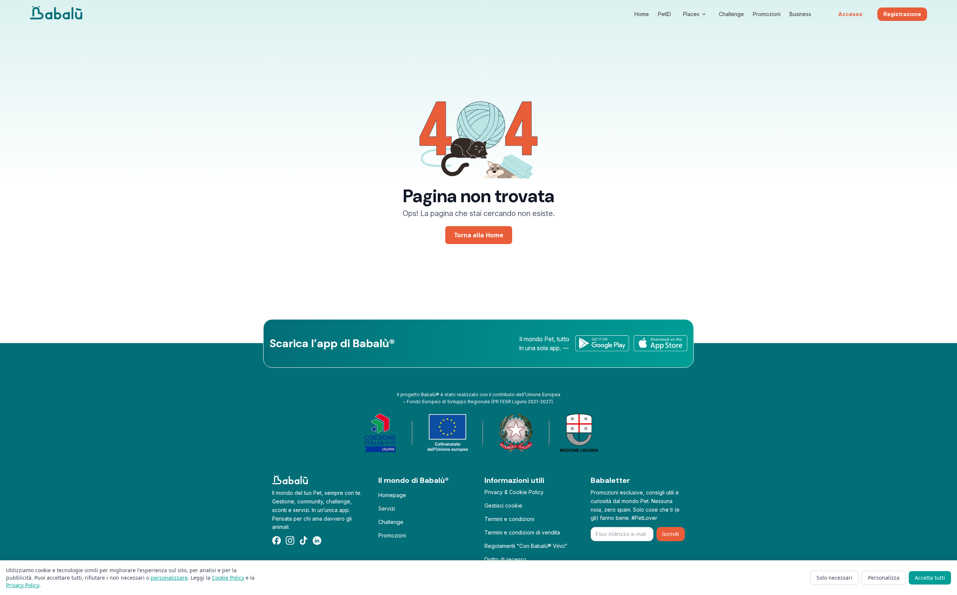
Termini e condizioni (509, 519)
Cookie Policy (228, 577)
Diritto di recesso (505, 559)
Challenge (390, 522)
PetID (664, 14)
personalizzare (169, 577)
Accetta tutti (930, 577)
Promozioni (392, 535)
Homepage (392, 495)
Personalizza (883, 577)
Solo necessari (834, 577)
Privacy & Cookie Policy (514, 492)
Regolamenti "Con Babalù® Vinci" (525, 546)
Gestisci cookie (503, 505)
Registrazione (902, 14)
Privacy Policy (22, 585)
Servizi (386, 508)
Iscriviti (670, 534)
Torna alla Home (478, 235)
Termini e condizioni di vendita (522, 532)
